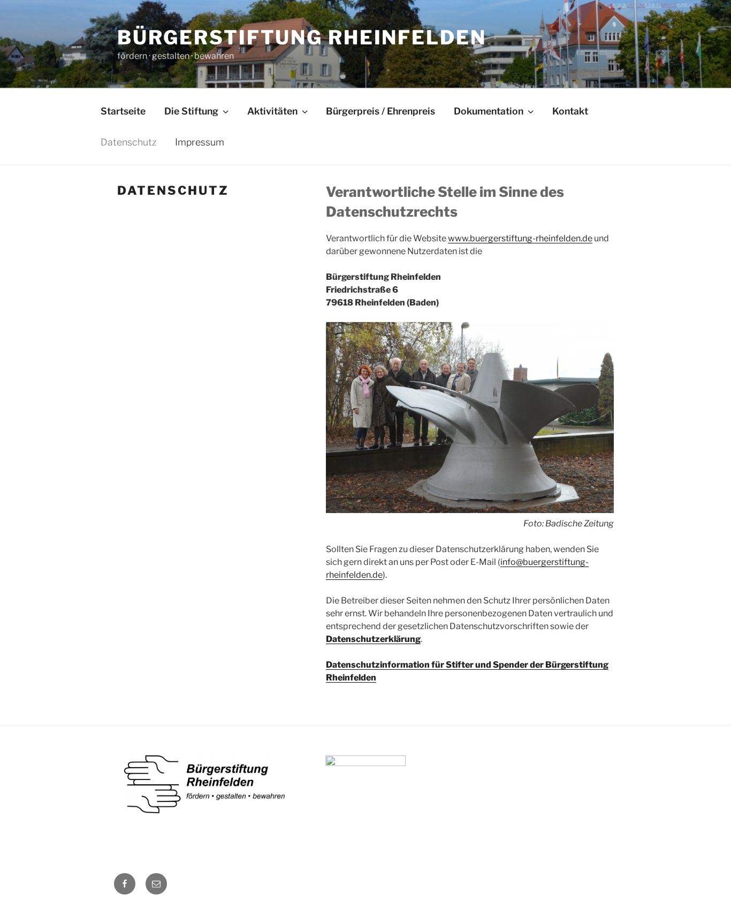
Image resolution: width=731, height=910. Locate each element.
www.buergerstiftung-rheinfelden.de (520, 238)
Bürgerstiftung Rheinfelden (301, 37)
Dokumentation (488, 111)
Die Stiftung (191, 111)
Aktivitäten (272, 111)
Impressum (199, 142)
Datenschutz (128, 142)
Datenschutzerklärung (373, 639)
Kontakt (570, 111)
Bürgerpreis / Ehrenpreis (380, 111)
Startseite (123, 111)
